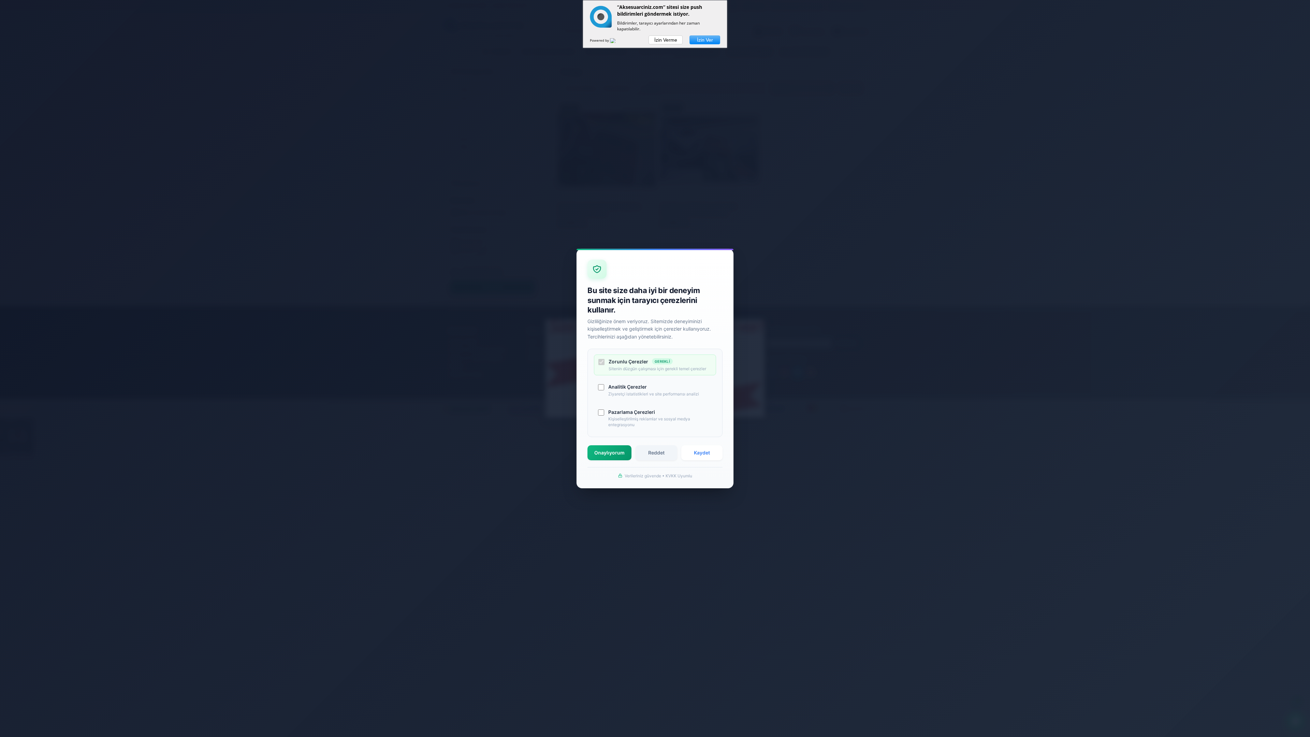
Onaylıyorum (609, 453)
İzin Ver (705, 40)
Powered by (600, 40)
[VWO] (617, 41)
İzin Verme (665, 40)
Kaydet (702, 453)
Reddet (656, 453)
